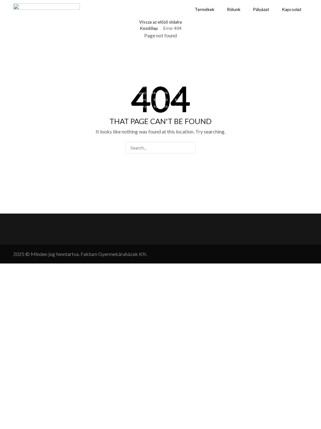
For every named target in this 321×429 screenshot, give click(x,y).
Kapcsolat (292, 9)
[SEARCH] (190, 148)
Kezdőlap (149, 28)
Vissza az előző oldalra (160, 21)
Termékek (204, 9)
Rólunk (233, 9)
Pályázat (261, 9)
